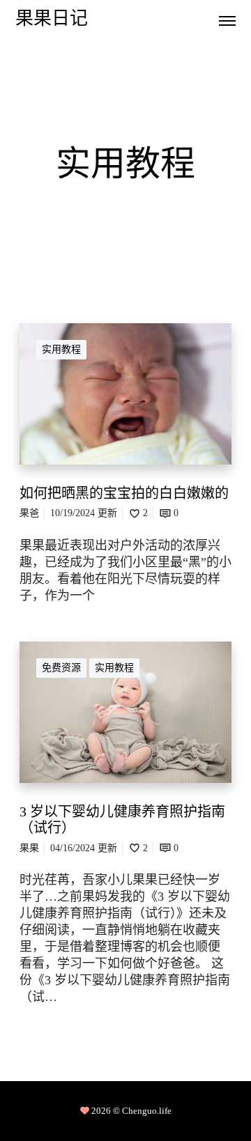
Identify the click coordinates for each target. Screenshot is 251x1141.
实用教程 (61, 349)
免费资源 (61, 667)
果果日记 (51, 20)
